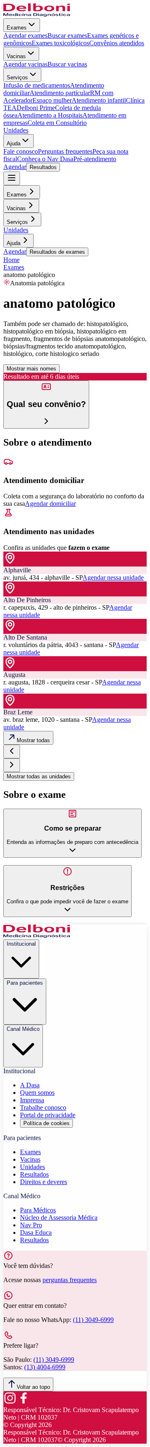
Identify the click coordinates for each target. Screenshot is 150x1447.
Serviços (17, 77)
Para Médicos (38, 1210)
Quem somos (37, 1092)
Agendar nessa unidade (113, 577)
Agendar (14, 166)
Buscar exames (67, 35)
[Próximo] (11, 765)
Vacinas (16, 56)
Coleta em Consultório (57, 122)
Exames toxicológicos (60, 43)
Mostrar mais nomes (31, 368)
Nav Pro (31, 1225)
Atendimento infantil (99, 100)
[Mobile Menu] (11, 178)
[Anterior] (11, 751)
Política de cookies (46, 1123)
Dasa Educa (36, 1232)
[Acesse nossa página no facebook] (23, 1402)
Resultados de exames (57, 252)
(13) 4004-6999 (44, 1367)
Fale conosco (20, 151)
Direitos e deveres (43, 1181)
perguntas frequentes (69, 1279)
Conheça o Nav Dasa (45, 158)
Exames (17, 28)
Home (11, 259)
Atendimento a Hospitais (50, 115)
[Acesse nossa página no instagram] (10, 1402)
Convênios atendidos (116, 43)
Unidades (15, 130)
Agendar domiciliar (50, 503)
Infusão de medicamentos (36, 85)
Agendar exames (25, 35)
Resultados (43, 167)
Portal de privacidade (47, 1114)
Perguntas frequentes (65, 151)
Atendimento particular (60, 92)
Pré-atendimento (94, 158)
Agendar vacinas (25, 64)
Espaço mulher (52, 100)
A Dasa (30, 1085)
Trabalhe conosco (43, 1107)
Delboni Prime (36, 107)
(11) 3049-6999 (93, 1319)
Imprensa (32, 1100)
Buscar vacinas (67, 64)
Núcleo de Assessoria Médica (59, 1217)
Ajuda (13, 143)
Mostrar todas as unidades (39, 776)
